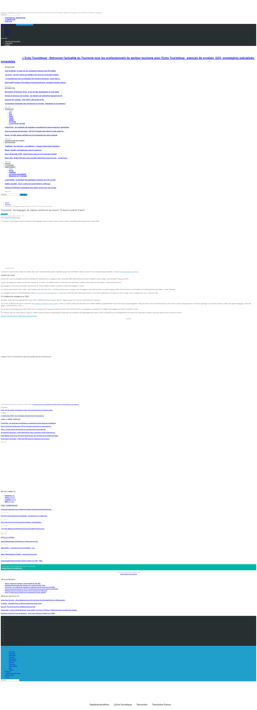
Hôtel (11, 171)
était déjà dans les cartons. (129, 272)
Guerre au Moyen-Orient (14, 141)
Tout (11, 111)
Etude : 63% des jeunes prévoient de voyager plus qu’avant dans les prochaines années (27, 410)
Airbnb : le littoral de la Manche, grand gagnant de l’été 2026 (22, 583)
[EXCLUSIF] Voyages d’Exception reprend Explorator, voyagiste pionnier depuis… (36, 83)
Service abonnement (11, 630)
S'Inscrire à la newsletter (8, 25)
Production (9, 67)
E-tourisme (9, 165)
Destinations (10, 142)
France (8, 163)
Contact (7, 677)
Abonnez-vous (9, 675)
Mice (10, 668)
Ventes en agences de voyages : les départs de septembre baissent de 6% (33, 96)
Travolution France (11, 638)
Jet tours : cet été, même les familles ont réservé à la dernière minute (32, 75)
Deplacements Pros (11, 635)
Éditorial (11, 662)
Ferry (11, 116)
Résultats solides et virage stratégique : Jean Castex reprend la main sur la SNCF (28, 613)
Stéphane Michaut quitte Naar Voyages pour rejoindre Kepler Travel (25, 585)
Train (11, 118)
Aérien (11, 120)
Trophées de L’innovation (12, 673)
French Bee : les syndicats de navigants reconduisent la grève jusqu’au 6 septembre (37, 127)
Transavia (28, 316)
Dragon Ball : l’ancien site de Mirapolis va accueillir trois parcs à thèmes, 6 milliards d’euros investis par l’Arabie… (39, 610)
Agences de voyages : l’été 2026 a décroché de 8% (24, 100)
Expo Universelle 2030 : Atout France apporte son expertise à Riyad (31, 154)
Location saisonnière (17, 174)
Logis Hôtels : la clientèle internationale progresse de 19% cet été (30, 180)
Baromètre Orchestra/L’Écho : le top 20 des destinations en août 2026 (32, 92)
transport (34, 316)
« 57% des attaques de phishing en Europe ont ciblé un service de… (23, 529)
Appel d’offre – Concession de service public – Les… (18, 548)
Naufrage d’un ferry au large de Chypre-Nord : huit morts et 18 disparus (26, 590)
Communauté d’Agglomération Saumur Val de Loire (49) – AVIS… (22, 561)
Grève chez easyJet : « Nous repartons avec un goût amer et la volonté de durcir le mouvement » (33, 600)
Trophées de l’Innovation (15, 18)
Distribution (10, 88)
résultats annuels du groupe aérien (46, 304)
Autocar (12, 122)
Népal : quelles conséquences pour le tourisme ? (23, 150)
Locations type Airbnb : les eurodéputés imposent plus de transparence (22, 416)
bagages (23, 316)
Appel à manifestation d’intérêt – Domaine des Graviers (19, 554)
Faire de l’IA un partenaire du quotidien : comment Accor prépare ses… (24, 516)
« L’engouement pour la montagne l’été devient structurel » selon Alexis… (33, 79)
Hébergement (10, 167)
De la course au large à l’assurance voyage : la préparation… (21, 522)
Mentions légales (10, 618)
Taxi (10, 114)
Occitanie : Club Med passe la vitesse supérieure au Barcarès (21, 603)
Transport (9, 109)
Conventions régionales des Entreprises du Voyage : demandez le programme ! (35, 104)
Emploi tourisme (10, 641)
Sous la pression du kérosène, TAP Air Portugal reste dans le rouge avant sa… (34, 131)
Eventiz (7, 633)
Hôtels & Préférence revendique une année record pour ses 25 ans (30, 188)
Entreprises (12, 661)
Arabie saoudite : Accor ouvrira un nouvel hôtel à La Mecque (27, 184)
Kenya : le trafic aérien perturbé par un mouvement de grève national (31, 135)
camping (12, 172)
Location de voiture (17, 123)
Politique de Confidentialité (14, 621)
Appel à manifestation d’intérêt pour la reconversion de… (20, 541)
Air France (8, 316)
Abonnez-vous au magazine (24, 25)
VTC (10, 113)
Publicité (8, 21)
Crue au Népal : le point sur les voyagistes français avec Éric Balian (30, 71)
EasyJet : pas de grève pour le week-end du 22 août (18, 607)
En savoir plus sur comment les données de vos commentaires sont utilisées (56, 404)
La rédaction (10, 20)
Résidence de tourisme (18, 176)
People (11, 670)
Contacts (8, 624)
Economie (12, 652)
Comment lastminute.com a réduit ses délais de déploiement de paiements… (26, 509)
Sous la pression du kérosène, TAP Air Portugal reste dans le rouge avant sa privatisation (31, 589)
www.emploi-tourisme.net (12, 568)
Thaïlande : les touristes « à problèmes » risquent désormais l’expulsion (32, 146)
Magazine (8, 671)
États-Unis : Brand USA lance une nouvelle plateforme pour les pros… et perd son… (36, 158)
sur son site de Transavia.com (46, 293)
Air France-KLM (15, 316)
